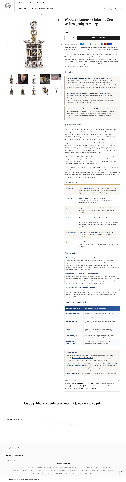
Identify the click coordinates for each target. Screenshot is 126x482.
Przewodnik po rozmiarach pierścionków (63, 470)
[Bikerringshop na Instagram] (15, 448)
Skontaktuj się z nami (19, 470)
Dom (20, 8)
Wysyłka (34, 8)
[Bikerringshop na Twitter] (10, 448)
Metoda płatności (85, 467)
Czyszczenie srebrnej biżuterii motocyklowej (97, 470)
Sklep (26, 8)
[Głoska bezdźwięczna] (58, 20)
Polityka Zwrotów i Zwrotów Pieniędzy (42, 467)
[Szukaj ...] (105, 8)
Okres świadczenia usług (104, 467)
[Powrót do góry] (122, 476)
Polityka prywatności (68, 467)
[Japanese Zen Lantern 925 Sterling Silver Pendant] (56, 77)
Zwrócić (42, 8)
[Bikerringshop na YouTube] (18, 448)
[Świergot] (30, 2)
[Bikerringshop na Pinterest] (12, 448)
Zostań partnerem (38, 473)
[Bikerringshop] (8, 6)
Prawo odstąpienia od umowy (65, 473)
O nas (32, 470)
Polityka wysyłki (19, 467)
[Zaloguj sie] (110, 8)
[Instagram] (40, 2)
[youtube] (43, 2)
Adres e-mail (11, 460)
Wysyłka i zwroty (70, 380)
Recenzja (41, 470)
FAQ (49, 473)
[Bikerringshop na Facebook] (7, 448)
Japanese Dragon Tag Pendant (82, 358)
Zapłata (50, 8)
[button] (7, 44)
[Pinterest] (37, 2)
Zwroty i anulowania (86, 473)
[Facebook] (34, 2)
